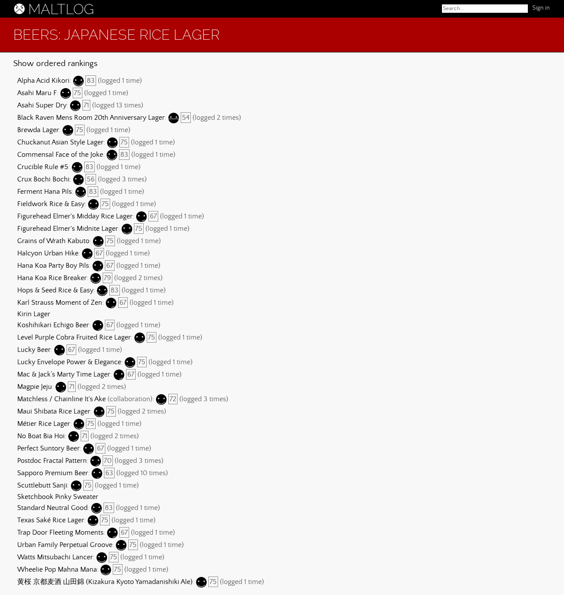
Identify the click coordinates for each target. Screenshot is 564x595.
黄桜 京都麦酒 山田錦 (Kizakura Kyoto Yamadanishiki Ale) (105, 582)
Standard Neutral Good (52, 508)
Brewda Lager (38, 130)
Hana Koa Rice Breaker (52, 278)
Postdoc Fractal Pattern (52, 461)
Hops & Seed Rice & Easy (55, 290)
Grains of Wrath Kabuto (53, 241)
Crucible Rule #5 (42, 167)
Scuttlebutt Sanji (42, 485)
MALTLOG (61, 9)
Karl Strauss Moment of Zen (59, 303)
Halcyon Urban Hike (47, 253)
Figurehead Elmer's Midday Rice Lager (75, 216)
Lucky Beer (34, 350)
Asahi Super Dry (42, 105)
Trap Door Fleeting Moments (60, 532)
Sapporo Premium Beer (52, 473)
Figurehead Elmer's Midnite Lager (67, 229)
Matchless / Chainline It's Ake (61, 399)
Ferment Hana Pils (44, 192)
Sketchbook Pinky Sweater (57, 497)
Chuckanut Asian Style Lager (60, 142)
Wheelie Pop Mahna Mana (57, 569)
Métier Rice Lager (43, 424)
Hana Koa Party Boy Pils (53, 266)
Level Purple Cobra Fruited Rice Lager (74, 337)
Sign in (541, 7)
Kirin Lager (33, 314)
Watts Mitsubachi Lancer (55, 557)
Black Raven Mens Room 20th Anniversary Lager (91, 118)
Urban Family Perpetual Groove (64, 545)
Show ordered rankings (55, 63)
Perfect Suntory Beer (48, 448)
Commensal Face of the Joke (60, 155)
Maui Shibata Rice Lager (53, 411)
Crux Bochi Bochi (43, 179)
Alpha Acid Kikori (43, 81)
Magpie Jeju (34, 387)
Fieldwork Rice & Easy (51, 204)
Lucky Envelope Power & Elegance (69, 362)
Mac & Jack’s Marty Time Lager (63, 374)
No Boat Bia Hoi (41, 436)
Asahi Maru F (37, 93)
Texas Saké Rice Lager (50, 520)
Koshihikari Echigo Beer (53, 325)
